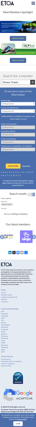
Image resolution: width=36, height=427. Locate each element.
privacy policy (22, 419)
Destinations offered (8, 131)
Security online (6, 366)
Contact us (4, 302)
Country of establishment (9, 108)
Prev (2, 237)
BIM (2, 311)
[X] (14, 253)
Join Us (3, 293)
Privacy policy (6, 359)
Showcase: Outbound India (4, 316)
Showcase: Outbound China (4, 338)
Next (34, 237)
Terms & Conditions (7, 363)
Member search (6, 295)
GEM (3, 352)
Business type (5, 100)
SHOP (3, 343)
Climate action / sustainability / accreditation (16, 146)
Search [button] (32, 82)
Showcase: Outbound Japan (4, 347)
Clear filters (26, 166)
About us (4, 299)
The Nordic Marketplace (5, 322)
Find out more (18, 38)
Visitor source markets (9, 124)
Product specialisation (8, 139)
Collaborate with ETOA (9, 297)
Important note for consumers (11, 361)
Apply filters (13, 166)
